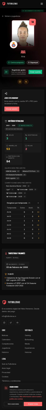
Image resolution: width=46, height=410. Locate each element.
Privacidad (6, 372)
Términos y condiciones (11, 381)
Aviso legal (6, 368)
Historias (28, 352)
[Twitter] (10, 322)
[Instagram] (4, 322)
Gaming (28, 335)
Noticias (5, 335)
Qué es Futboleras (9, 364)
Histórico (5, 352)
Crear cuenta (35, 72)
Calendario (6, 340)
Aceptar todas (33, 404)
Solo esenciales (13, 404)
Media (27, 344)
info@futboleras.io (9, 316)
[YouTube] (17, 322)
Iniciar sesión (11, 109)
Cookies (5, 377)
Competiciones (8, 344)
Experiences (30, 348)
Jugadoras (6, 348)
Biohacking (29, 340)
